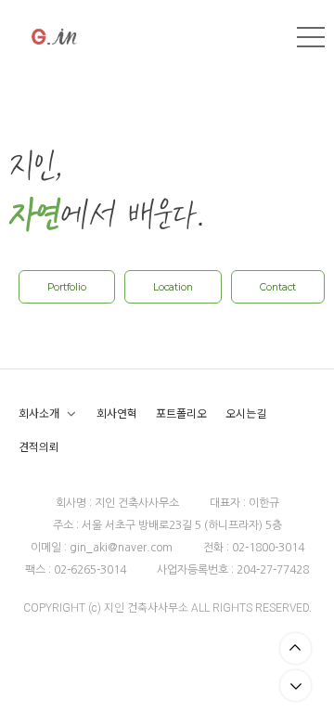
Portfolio (66, 286)
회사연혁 (116, 413)
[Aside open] (311, 37)
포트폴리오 (181, 413)
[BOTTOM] (295, 685)
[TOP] (295, 648)
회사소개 (39, 413)
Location (173, 286)
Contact (278, 286)
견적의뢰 (39, 447)
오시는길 (245, 413)
